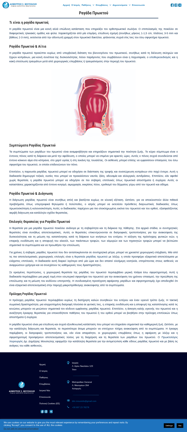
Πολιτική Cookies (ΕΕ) (49, 403)
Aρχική (66, 5)
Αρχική (42, 364)
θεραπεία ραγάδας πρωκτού (91, 256)
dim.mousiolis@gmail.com (84, 401)
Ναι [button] (180, 425)
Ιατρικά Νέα (44, 390)
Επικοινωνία (138, 5)
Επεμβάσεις (102, 5)
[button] (88, 5)
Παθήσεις (86, 5)
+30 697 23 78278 (80, 407)
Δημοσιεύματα (120, 5)
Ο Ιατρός (75, 5)
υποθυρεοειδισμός (160, 57)
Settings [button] (169, 425)
